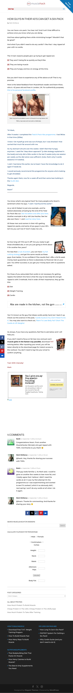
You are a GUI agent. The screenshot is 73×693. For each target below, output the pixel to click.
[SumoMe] (45, 513)
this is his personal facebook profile (21, 90)
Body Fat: (32, 581)
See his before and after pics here (34, 214)
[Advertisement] (36, 413)
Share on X (58, 305)
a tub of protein (24, 252)
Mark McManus (14, 23)
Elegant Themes (31, 690)
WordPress (54, 690)
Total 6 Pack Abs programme (43, 135)
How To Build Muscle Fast (19, 636)
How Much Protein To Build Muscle (21, 605)
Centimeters (36, 542)
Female (41, 537)
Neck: (34, 556)
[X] (32, 513)
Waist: (33, 561)
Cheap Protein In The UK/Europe (43, 609)
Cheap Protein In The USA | (18, 609)
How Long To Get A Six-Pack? (52, 630)
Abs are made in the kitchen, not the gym (32, 304)
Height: (33, 550)
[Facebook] (27, 513)
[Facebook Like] (36, 513)
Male (33, 537)
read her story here (32, 219)
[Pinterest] (41, 513)
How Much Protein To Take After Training (23, 612)
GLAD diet (14, 181)
